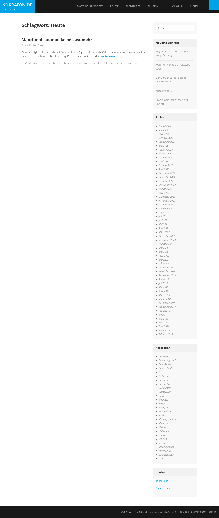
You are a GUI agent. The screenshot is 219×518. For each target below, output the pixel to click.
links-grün (108, 63)
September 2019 (167, 275)
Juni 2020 (163, 248)
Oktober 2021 (166, 204)
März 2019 (164, 295)
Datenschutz (163, 488)
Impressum (162, 480)
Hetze (161, 395)
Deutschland (165, 368)
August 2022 (165, 189)
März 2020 (164, 259)
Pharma (163, 427)
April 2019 (164, 291)
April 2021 (164, 228)
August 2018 (165, 310)
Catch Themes (208, 512)
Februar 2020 (166, 263)
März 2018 (164, 330)
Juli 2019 (163, 283)
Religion (153, 6)
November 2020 (167, 236)
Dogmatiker (82, 63)
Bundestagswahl (167, 360)
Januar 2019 (165, 299)
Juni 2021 (163, 220)
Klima (162, 403)
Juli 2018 (163, 314)
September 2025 (167, 141)
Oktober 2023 (166, 165)
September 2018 (167, 306)
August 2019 (165, 279)
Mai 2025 (163, 145)
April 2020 (164, 255)
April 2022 (164, 192)
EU (160, 372)
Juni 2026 (163, 130)
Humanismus (174, 6)
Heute (90, 63)
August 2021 (165, 212)
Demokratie (165, 364)
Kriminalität (165, 411)
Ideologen (98, 63)
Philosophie (165, 431)
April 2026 (164, 133)
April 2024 (164, 161)
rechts (116, 63)
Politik (114, 6)
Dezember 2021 (167, 196)
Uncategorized (166, 454)
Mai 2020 (163, 251)
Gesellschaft (165, 384)
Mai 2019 (163, 287)
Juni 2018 (163, 318)
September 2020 (167, 240)
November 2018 (167, 302)
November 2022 (167, 177)
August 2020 (165, 244)
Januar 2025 (165, 153)
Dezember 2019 (167, 267)
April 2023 (164, 169)
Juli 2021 (163, 216)
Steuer (162, 443)
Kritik (47, 63)
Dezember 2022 (167, 173)
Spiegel (123, 63)
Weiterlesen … (109, 56)
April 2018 (164, 326)
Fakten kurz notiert (90, 6)
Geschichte (164, 380)
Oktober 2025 (166, 138)
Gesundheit (164, 388)
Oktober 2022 (166, 181)
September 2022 (167, 185)
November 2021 (167, 200)
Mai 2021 (163, 224)
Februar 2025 (166, 149)
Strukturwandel (166, 446)
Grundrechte (165, 392)
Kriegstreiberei (164, 90)
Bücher (194, 6)
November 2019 (167, 271)
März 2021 (164, 232)
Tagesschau (132, 63)
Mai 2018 (163, 322)
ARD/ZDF (163, 356)
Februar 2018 (166, 334)
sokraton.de (17, 5)
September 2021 (167, 208)
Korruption (164, 407)
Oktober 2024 (166, 157)
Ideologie (40, 63)
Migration (164, 423)
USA (161, 458)
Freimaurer (133, 6)
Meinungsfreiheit (167, 419)
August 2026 (165, 126)
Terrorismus (165, 450)
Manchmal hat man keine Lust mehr (57, 39)
